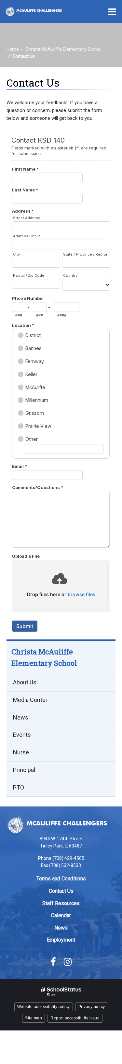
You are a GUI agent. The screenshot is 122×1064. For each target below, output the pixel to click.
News (20, 717)
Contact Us (61, 891)
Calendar (61, 915)
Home (13, 49)
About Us (24, 682)
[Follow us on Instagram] (68, 961)
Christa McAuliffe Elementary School (64, 49)
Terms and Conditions (61, 878)
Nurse (21, 752)
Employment (61, 940)
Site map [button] (33, 1018)
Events (22, 734)
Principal (24, 769)
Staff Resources (61, 903)
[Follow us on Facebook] (53, 961)
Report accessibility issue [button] (75, 1018)
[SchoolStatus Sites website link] (61, 992)
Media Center (30, 699)
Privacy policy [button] (91, 1006)
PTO (18, 787)
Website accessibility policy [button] (43, 1006)
